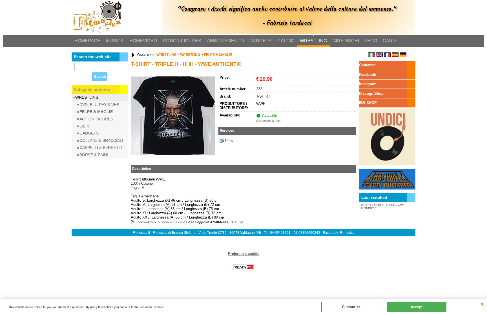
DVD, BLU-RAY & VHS (99, 104)
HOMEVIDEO (143, 40)
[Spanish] (395, 56)
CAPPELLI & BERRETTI (100, 147)
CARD (389, 40)
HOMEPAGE (87, 40)
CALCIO (285, 40)
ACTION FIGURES (182, 40)
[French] (387, 56)
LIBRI (84, 126)
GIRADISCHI (346, 40)
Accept (416, 307)
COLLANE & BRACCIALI (101, 140)
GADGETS (260, 40)
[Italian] (371, 56)
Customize (351, 307)
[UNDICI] (387, 164)
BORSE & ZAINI (93, 155)
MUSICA (115, 40)
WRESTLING (313, 40)
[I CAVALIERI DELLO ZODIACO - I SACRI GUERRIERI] (387, 188)
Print (229, 140)
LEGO (371, 40)
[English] (379, 56)
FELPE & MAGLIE (96, 111)
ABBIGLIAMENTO (225, 40)
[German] (403, 56)
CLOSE (482, 304)
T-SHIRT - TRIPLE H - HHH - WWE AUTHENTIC (382, 207)
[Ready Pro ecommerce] (243, 267)
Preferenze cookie (243, 254)
